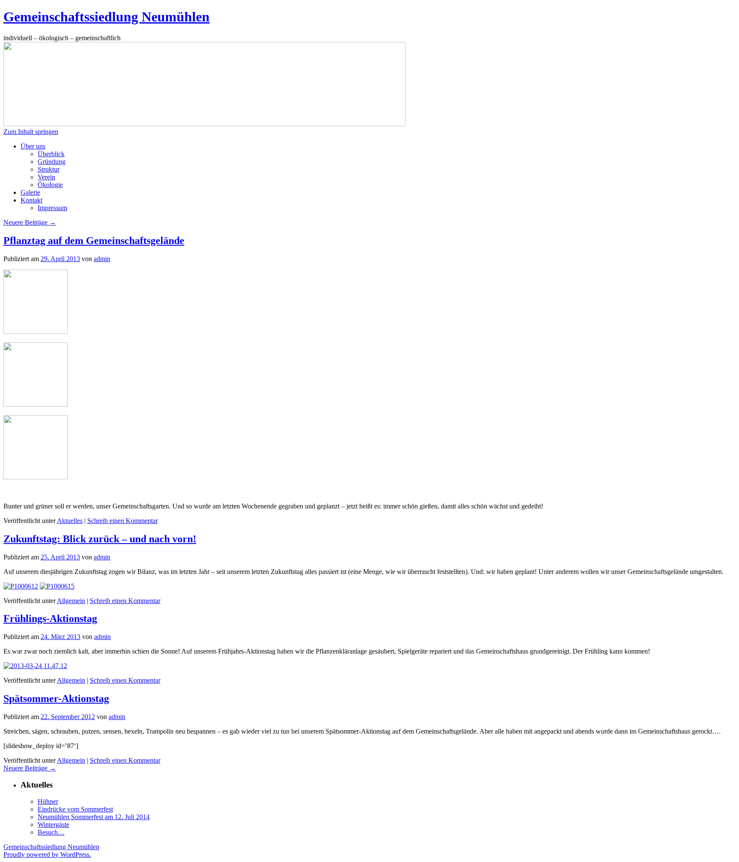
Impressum (52, 207)
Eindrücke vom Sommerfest (75, 809)
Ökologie (50, 184)
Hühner (48, 801)
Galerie (30, 192)
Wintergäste (53, 824)
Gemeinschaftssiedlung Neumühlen (106, 16)
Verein (46, 177)
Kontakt (31, 200)
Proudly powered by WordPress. (47, 854)
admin (102, 258)
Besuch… (51, 832)
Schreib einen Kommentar (122, 520)
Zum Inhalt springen (30, 131)
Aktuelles (70, 520)
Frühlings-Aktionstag (50, 618)
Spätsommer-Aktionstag (56, 698)
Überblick (51, 154)
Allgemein (71, 600)
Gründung (51, 161)
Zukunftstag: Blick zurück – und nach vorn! (99, 538)
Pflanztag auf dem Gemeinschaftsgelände (93, 240)
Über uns (33, 146)
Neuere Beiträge (29, 222)
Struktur (48, 169)
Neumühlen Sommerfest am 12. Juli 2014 (94, 816)
